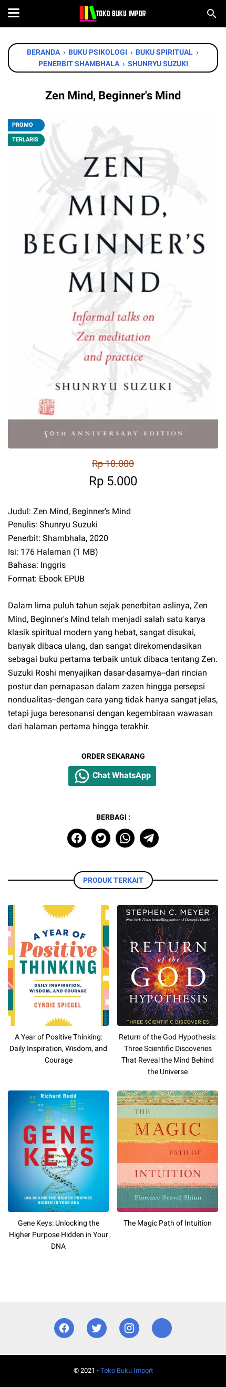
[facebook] (76, 838)
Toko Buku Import (126, 1370)
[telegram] (149, 838)
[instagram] (129, 1328)
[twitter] (100, 838)
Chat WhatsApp (120, 776)
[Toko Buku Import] (113, 13)
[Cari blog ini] (212, 13)
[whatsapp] (125, 838)
